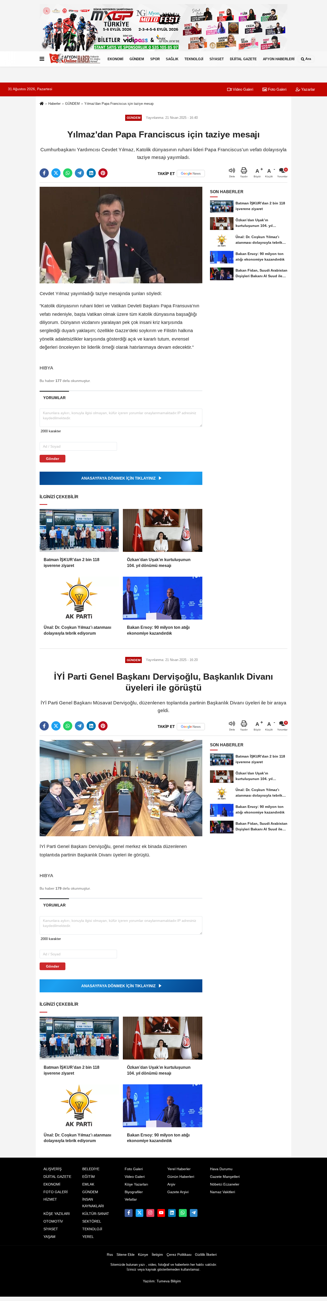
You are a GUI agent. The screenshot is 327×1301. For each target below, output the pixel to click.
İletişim (157, 1255)
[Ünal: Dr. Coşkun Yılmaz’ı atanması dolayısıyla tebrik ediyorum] (79, 598)
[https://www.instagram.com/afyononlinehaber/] (150, 1213)
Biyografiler (134, 1192)
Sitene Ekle (125, 1255)
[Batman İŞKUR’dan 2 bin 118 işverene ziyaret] (79, 530)
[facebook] (44, 173)
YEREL (88, 1237)
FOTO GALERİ (55, 1192)
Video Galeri (242, 89)
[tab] (54, 397)
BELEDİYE (90, 1169)
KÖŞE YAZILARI (56, 1214)
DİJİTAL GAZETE (243, 59)
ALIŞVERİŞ (52, 1169)
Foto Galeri (276, 89)
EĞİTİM (88, 1177)
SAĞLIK (172, 59)
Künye (143, 1255)
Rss (110, 1255)
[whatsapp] (67, 173)
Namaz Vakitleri (222, 1192)
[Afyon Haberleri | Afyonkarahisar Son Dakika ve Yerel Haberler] (74, 59)
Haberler (54, 104)
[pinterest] (103, 173)
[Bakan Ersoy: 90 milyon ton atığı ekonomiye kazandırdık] (162, 598)
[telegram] (79, 173)
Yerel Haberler (179, 1169)
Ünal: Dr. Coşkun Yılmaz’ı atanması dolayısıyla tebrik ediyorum (77, 630)
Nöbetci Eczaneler (224, 1184)
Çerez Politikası (179, 1255)
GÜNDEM (137, 59)
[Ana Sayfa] (42, 104)
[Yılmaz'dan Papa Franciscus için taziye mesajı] (121, 235)
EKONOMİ (115, 59)
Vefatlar (131, 1199)
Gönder (52, 459)
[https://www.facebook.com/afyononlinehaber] (128, 1213)
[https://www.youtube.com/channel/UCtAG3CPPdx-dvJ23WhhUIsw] (161, 1213)
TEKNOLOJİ (193, 59)
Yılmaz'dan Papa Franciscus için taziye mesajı (119, 104)
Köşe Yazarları (136, 1184)
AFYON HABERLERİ (279, 59)
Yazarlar (307, 89)
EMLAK (88, 1184)
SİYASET (216, 59)
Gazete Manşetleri (225, 1177)
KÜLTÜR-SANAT (95, 1214)
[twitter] (56, 173)
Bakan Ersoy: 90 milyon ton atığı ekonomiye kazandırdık (158, 630)
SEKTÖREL (91, 1221)
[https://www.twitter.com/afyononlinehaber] (139, 1213)
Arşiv (171, 1184)
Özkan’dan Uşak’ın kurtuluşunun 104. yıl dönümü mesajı (159, 562)
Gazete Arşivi (178, 1192)
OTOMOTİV (53, 1221)
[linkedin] (91, 173)
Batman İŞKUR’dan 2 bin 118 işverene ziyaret (71, 562)
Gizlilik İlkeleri (206, 1255)
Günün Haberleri (180, 1177)
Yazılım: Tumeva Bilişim (162, 1281)
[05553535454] (182, 1213)
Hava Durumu (221, 1169)
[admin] (193, 1213)
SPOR (155, 59)
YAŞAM (49, 1237)
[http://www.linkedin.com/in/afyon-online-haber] (172, 1213)
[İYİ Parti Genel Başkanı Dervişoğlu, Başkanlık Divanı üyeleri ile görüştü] (121, 788)
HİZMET (50, 1199)
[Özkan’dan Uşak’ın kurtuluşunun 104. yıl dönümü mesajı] (162, 530)
